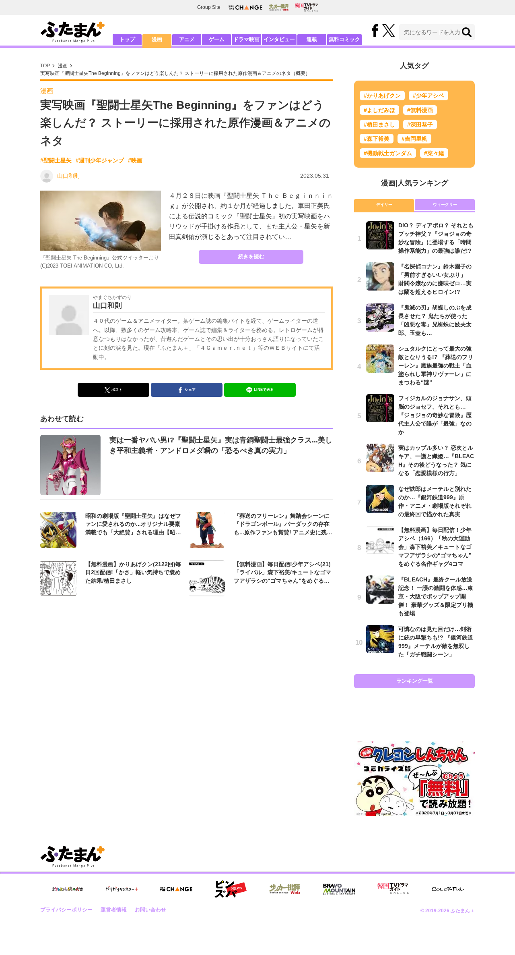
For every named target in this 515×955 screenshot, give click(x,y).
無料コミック (344, 39)
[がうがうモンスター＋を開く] (122, 889)
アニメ (187, 39)
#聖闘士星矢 (56, 160)
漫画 (157, 39)
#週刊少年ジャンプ (100, 160)
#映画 (135, 160)
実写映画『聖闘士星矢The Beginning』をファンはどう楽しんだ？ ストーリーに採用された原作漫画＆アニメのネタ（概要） (175, 73)
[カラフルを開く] (448, 889)
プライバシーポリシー (66, 910)
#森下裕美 (376, 138)
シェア (190, 390)
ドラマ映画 (246, 39)
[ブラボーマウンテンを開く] (339, 889)
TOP (45, 66)
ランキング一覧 (414, 681)
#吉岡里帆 (414, 138)
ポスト (116, 390)
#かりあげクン (382, 95)
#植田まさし (379, 124)
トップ (127, 39)
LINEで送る (264, 390)
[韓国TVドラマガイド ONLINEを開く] (306, 7)
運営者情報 (114, 910)
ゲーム (217, 39)
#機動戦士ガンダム (388, 153)
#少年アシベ (428, 95)
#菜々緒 (434, 153)
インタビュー (279, 39)
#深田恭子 (420, 124)
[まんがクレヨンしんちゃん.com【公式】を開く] (68, 889)
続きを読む (251, 256)
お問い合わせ (150, 910)
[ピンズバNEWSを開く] (230, 889)
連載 (312, 39)
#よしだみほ (379, 110)
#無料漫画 (420, 110)
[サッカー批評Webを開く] (278, 7)
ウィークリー (445, 204)
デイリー (384, 204)
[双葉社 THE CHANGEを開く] (245, 7)
